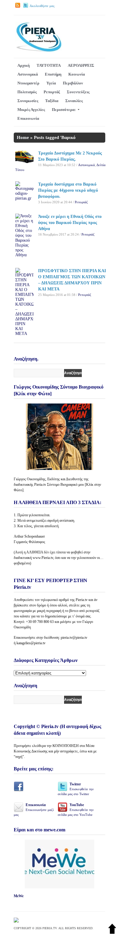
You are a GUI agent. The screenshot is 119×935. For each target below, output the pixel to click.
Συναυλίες (74, 100)
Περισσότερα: (64, 109)
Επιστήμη (53, 74)
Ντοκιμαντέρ (28, 83)
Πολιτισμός (27, 92)
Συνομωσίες (27, 100)
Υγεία (51, 83)
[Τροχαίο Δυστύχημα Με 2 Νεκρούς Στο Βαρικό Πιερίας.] (24, 161)
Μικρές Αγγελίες (31, 109)
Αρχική (23, 65)
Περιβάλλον (73, 83)
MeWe (18, 896)
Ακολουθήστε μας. (42, 6)
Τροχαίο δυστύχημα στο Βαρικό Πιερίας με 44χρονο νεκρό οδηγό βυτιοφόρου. (68, 190)
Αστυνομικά (27, 74)
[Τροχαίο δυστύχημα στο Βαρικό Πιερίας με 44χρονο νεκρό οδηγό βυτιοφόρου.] (24, 198)
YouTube (76, 809)
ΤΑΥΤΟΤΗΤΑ (49, 65)
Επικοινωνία (28, 118)
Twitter (76, 789)
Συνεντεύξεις (78, 92)
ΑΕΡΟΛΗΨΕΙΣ (81, 65)
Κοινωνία (76, 74)
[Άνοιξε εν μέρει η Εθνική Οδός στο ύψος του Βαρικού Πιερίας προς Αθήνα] (24, 255)
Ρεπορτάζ (52, 92)
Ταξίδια (51, 100)
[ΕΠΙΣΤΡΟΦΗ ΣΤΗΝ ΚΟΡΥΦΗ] (112, 932)
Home (23, 137)
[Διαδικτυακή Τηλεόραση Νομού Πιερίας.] (38, 50)
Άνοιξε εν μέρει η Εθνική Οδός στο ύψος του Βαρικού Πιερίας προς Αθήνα (70, 222)
